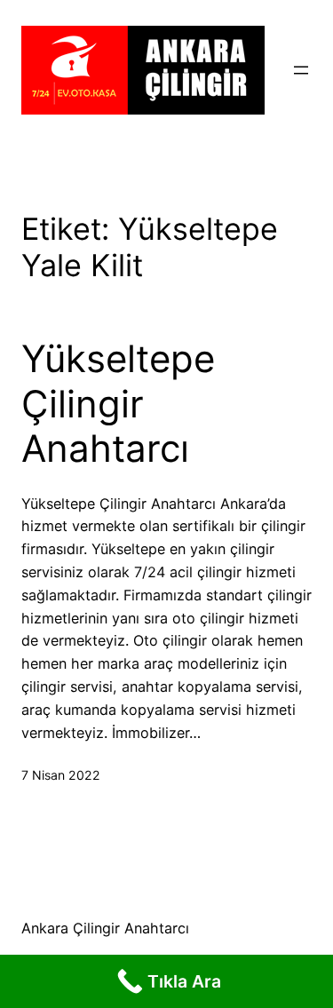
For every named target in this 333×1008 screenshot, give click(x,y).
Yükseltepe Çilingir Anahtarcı (118, 404)
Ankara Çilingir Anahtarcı (105, 928)
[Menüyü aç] (301, 70)
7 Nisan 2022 (60, 774)
